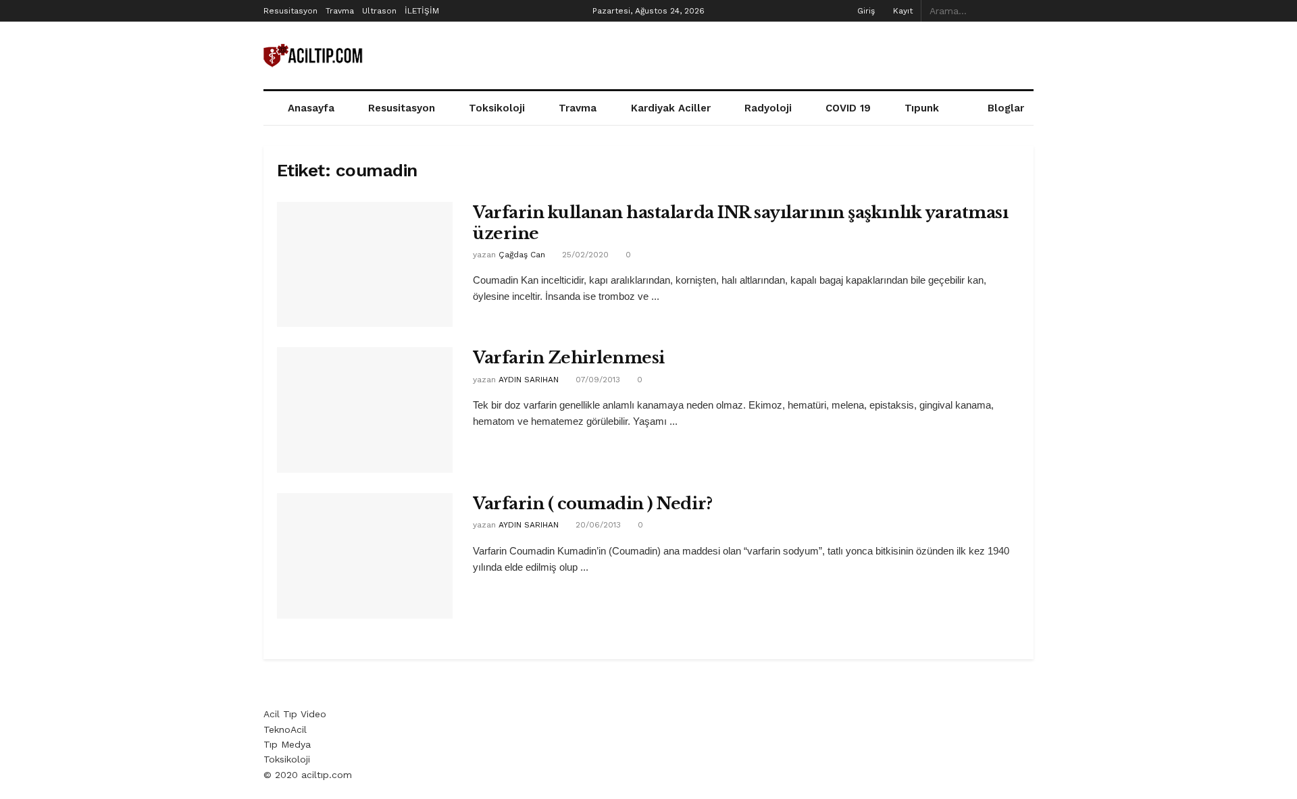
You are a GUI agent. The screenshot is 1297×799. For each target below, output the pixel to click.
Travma (340, 11)
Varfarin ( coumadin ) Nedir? (593, 503)
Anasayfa (311, 108)
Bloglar (1006, 108)
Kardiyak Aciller (671, 108)
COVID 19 (848, 108)
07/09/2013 (596, 379)
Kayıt (901, 11)
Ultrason (379, 11)
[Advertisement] (788, 53)
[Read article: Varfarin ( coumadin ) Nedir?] (365, 556)
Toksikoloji (497, 108)
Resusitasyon (290, 11)
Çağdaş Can (522, 254)
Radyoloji (768, 108)
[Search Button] (1026, 11)
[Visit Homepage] (314, 56)
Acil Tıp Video (294, 713)
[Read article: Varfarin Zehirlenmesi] (365, 410)
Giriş (865, 11)
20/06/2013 (597, 525)
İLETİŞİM (422, 11)
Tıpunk (922, 108)
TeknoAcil (285, 729)
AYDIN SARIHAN (529, 379)
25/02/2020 (584, 254)
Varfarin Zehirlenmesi (569, 357)
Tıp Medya (287, 744)
